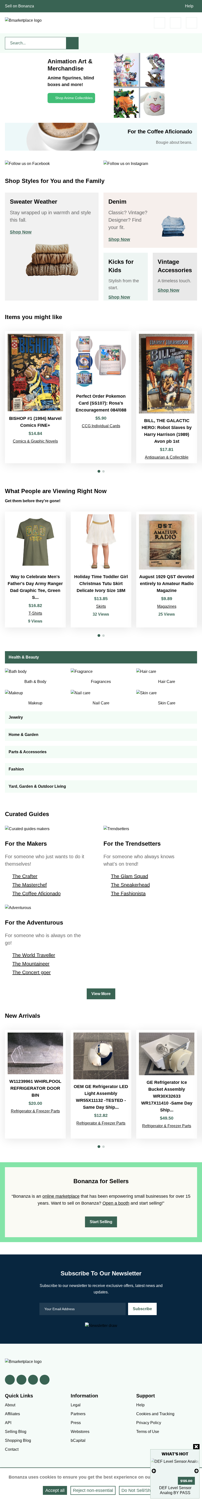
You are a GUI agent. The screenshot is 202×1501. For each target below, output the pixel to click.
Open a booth (115, 1203)
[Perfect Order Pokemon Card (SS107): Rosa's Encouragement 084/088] (101, 397)
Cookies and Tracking (155, 1414)
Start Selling (101, 1222)
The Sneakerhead (130, 885)
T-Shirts (35, 613)
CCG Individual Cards (101, 426)
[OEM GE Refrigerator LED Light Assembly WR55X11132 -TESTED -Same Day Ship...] (101, 1084)
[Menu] (191, 22)
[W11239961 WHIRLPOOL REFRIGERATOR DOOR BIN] (35, 1084)
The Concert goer (31, 972)
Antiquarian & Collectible (166, 457)
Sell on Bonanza (19, 6)
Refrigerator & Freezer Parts (35, 1111)
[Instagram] (45, 1380)
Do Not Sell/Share (139, 1490)
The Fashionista (128, 893)
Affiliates (12, 1414)
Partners (78, 1414)
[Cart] (159, 22)
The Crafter (24, 876)
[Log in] (175, 22)
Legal (76, 1405)
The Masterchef (29, 885)
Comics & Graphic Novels (35, 441)
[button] (99, 471)
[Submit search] (72, 43)
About (10, 1405)
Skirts (101, 606)
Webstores (80, 1432)
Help (189, 6)
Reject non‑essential (93, 1490)
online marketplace (61, 1196)
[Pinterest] (33, 1380)
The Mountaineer (31, 963)
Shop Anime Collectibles (74, 98)
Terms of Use (147, 1432)
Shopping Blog (18, 1440)
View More (101, 994)
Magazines (166, 606)
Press (76, 1423)
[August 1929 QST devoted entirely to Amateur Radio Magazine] (166, 569)
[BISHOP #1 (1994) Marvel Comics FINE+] (35, 397)
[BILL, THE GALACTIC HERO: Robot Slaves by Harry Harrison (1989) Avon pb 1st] (166, 397)
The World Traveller (33, 955)
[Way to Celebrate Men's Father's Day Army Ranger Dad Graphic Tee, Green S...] (35, 569)
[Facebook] (10, 1380)
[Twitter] (21, 1380)
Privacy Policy (148, 1423)
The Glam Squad (129, 876)
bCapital (78, 1440)
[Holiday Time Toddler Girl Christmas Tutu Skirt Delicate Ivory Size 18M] (101, 569)
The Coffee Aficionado (36, 893)
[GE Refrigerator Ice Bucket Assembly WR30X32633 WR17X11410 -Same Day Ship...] (166, 1084)
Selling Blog (15, 1432)
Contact (11, 1449)
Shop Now (21, 232)
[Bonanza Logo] (23, 20)
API (8, 1423)
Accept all (55, 1490)
